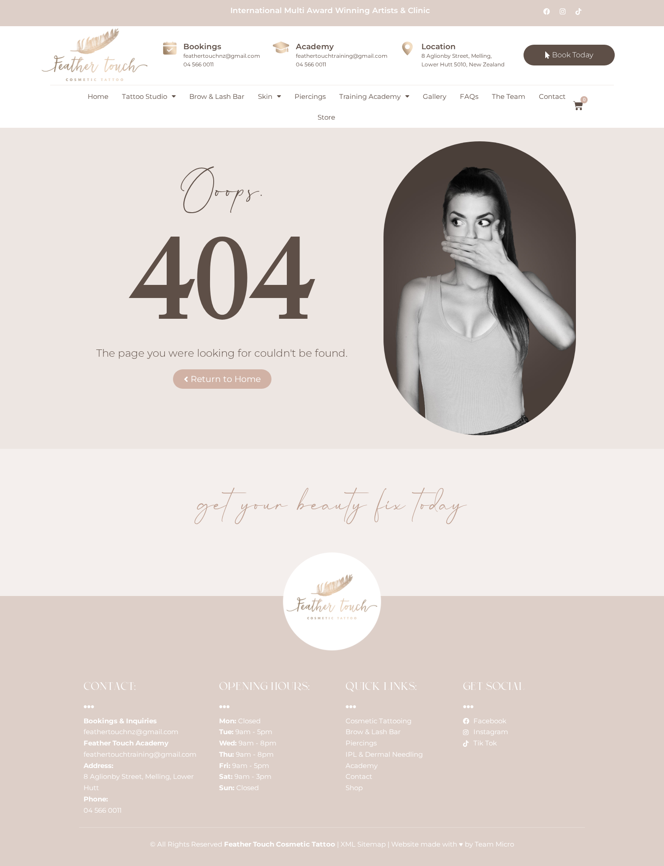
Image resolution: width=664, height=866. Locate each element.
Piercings (310, 96)
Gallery (434, 96)
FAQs (469, 96)
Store (326, 117)
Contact (552, 96)
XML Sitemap (363, 844)
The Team (508, 96)
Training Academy (370, 96)
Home (98, 96)
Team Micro (494, 844)
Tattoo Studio (144, 96)
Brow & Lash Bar (216, 96)
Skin (265, 96)
